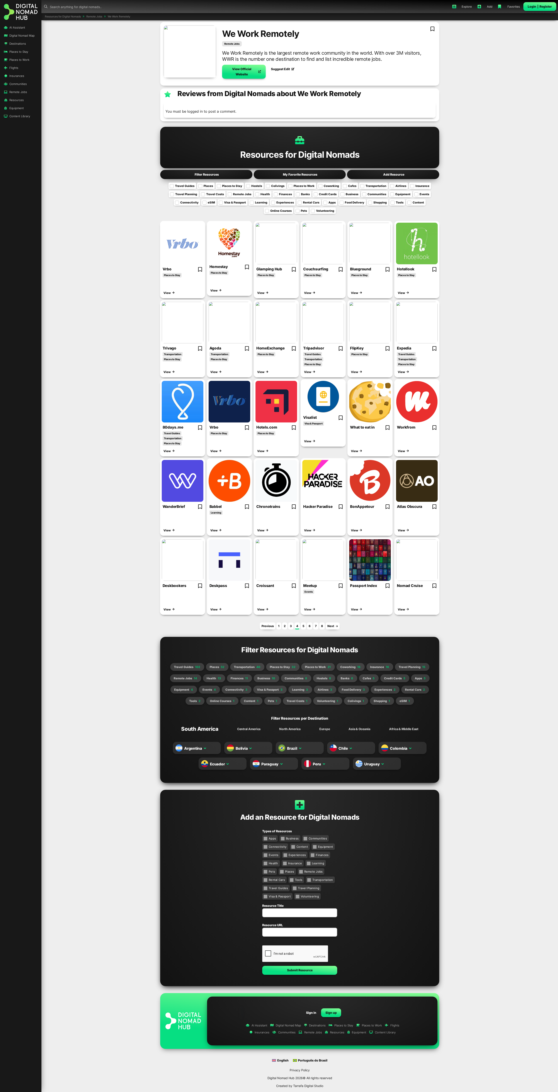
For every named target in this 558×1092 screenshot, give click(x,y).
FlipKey (357, 348)
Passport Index (363, 585)
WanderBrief (174, 506)
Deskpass (218, 585)
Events (424, 194)
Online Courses (281, 210)
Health (265, 194)
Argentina (193, 748)
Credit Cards (328, 194)
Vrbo (167, 269)
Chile (343, 748)
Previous (268, 626)
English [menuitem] (283, 1060)
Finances (285, 194)
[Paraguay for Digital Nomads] (256, 764)
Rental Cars (311, 202)
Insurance (422, 186)
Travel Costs (215, 194)
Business (352, 194)
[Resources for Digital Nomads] (182, 243)
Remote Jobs (232, 43)
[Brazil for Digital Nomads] (281, 748)
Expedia (404, 348)
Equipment (402, 194)
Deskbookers (174, 585)
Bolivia (242, 748)
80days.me (173, 427)
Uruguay (372, 764)
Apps (332, 202)
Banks (305, 194)
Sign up (331, 1012)
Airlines (400, 186)
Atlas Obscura (409, 506)
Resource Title (273, 905)
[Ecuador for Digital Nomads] (204, 764)
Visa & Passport (235, 202)
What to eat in (362, 427)
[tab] (200, 729)
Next (330, 626)
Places (208, 186)
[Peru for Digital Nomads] (307, 764)
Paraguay (270, 764)
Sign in (311, 1012)
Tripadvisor (313, 348)
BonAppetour (362, 506)
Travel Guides (184, 186)
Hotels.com (266, 427)
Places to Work (304, 186)
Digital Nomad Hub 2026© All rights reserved (299, 1078)
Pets (304, 210)
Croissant (265, 585)
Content (418, 202)
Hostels (256, 186)
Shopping (380, 202)
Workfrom (406, 427)
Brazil (292, 748)
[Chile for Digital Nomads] (333, 748)
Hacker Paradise (317, 506)
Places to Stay (232, 186)
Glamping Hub (269, 269)
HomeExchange (270, 348)
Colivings (277, 186)
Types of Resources (277, 831)
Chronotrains (268, 506)
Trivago (169, 348)
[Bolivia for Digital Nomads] (230, 748)
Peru (317, 764)
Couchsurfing (315, 269)
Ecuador (217, 764)
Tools (399, 202)
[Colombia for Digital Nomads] (384, 748)
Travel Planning (186, 194)
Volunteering (325, 210)
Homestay (218, 267)
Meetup (310, 585)
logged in (195, 111)
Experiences (285, 202)
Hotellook (405, 269)
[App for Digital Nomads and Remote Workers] (20, 11)
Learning (261, 202)
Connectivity (189, 202)
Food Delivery (354, 202)
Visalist (310, 417)
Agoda (215, 348)
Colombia (398, 748)
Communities (376, 194)
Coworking (331, 186)
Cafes (352, 186)
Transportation (376, 186)
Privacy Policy (300, 1070)
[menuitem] (280, 1060)
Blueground (360, 269)
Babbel (215, 506)
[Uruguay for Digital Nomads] (359, 764)
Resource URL (272, 925)
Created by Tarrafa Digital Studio (299, 1086)
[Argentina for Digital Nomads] (178, 748)
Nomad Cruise (410, 585)
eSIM (211, 202)
